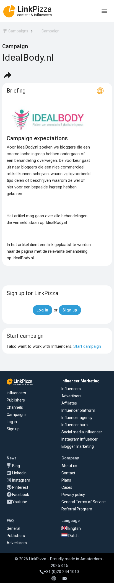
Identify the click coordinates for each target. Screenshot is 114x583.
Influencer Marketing (80, 381)
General (13, 528)
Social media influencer (81, 432)
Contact (68, 473)
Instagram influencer (79, 439)
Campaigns (17, 414)
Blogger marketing (77, 446)
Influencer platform (78, 410)
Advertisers (71, 396)
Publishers (16, 400)
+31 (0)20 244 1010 (61, 571)
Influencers (16, 393)
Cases (66, 487)
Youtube (19, 502)
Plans (66, 480)
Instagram (21, 480)
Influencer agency (76, 417)
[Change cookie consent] (53, 579)
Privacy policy (73, 494)
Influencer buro (74, 425)
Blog (16, 466)
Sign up (13, 429)
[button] (7, 75)
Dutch (73, 535)
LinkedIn (19, 473)
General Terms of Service (83, 502)
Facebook (20, 494)
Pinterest (20, 487)
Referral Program (76, 509)
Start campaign (87, 346)
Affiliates (69, 403)
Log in (12, 422)
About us (69, 466)
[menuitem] (15, 32)
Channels (15, 407)
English (74, 528)
